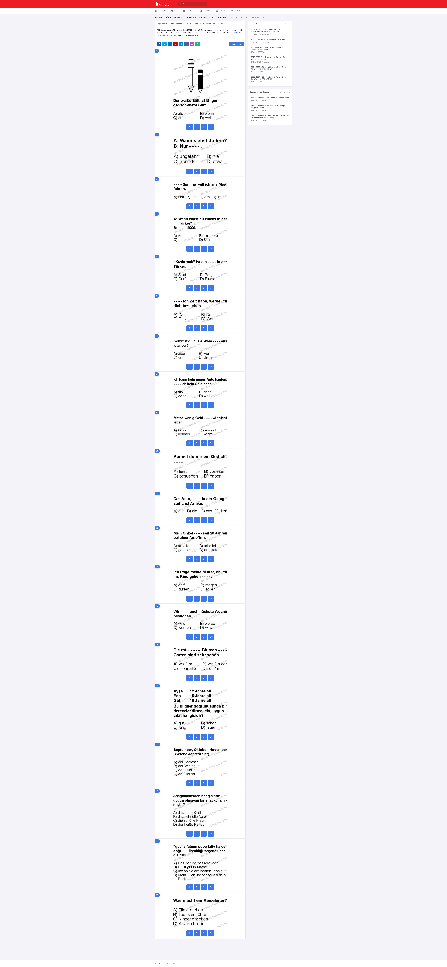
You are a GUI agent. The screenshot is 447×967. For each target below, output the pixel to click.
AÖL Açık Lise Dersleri (174, 17)
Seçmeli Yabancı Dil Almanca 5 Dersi (199, 17)
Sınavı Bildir (237, 44)
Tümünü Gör (283, 24)
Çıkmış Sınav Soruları (224, 17)
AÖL (158, 963)
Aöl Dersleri (235, 11)
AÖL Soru (158, 17)
